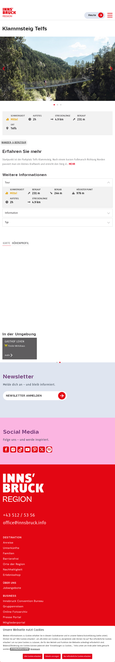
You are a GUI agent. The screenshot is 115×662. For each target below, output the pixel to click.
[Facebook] (6, 449)
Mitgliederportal (14, 622)
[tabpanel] (57, 69)
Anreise (8, 542)
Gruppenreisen (13, 606)
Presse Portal (12, 617)
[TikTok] (20, 449)
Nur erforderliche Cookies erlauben (77, 656)
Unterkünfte (11, 548)
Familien (8, 553)
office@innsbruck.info (24, 522)
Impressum (35, 649)
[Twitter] (42, 449)
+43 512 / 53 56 (19, 515)
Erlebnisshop (12, 575)
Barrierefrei (11, 559)
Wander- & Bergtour (13, 142)
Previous (4, 68)
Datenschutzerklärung (19, 649)
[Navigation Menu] (110, 15)
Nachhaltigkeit (12, 569)
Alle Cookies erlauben (32, 656)
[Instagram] (13, 449)
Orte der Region (14, 564)
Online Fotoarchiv (15, 612)
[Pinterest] (35, 449)
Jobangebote (12, 588)
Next (110, 68)
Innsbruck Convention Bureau (23, 601)
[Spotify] (49, 449)
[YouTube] (28, 449)
